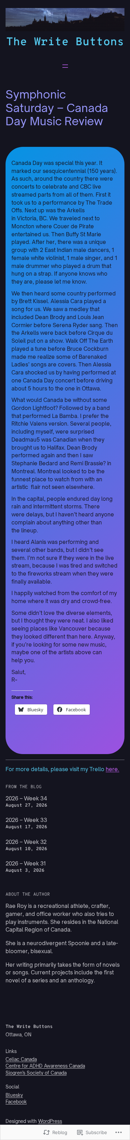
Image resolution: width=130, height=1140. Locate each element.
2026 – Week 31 (26, 863)
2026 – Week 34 (26, 798)
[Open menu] (65, 66)
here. (112, 769)
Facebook (16, 1102)
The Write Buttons (65, 42)
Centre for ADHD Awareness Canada (45, 1066)
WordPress (50, 1121)
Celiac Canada (21, 1059)
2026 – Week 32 (26, 842)
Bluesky (14, 1095)
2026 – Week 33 (26, 820)
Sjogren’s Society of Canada (36, 1073)
